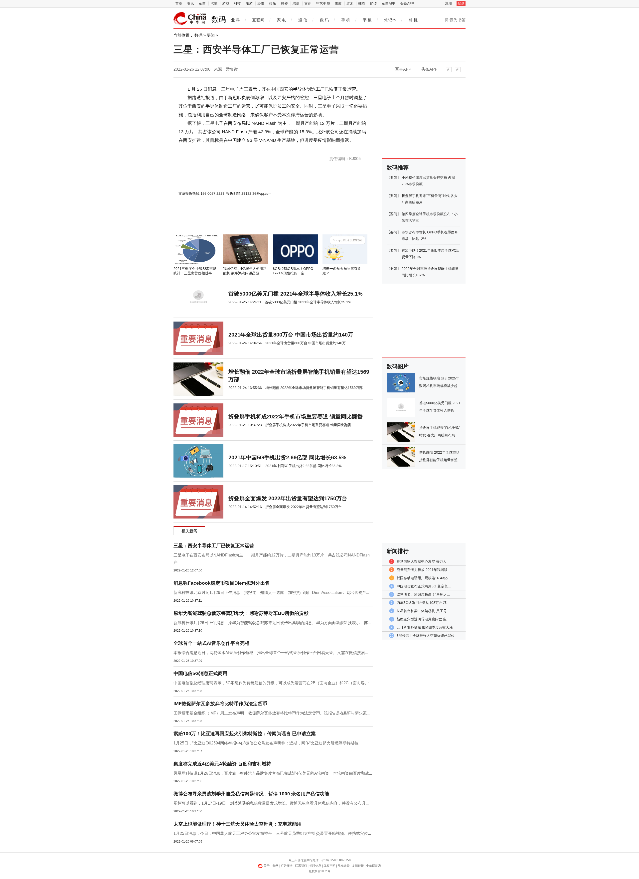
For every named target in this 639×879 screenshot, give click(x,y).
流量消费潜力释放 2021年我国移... (424, 570)
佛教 (338, 3)
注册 (448, 3)
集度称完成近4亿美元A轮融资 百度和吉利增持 (222, 763)
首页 (178, 3)
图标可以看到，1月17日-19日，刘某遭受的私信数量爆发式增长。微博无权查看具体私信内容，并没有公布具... (271, 803)
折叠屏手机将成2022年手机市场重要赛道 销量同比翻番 (295, 416)
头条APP (407, 3)
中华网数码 (189, 18)
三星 (194, 149)
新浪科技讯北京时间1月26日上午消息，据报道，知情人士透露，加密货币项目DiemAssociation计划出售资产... (271, 592)
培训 (296, 3)
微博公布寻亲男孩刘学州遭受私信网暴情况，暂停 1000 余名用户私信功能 (251, 793)
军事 (202, 3)
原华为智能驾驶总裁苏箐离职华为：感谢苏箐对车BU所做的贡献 (241, 613)
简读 (373, 3)
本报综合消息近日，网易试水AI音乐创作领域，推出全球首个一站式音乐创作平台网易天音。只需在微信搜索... (270, 653)
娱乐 (272, 3)
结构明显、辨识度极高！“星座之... (423, 594)
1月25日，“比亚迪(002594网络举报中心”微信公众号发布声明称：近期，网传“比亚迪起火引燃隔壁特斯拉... (267, 743)
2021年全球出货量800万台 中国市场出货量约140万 (290, 335)
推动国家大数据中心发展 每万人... (423, 561)
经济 (260, 3)
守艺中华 (323, 3)
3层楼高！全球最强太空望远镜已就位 (426, 636)
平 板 (367, 20)
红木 (349, 3)
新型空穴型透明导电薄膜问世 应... (423, 619)
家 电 (281, 20)
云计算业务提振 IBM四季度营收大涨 (425, 627)
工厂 (208, 149)
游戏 (225, 3)
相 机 (413, 20)
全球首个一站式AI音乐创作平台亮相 (211, 643)
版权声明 (329, 866)
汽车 (213, 3)
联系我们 (301, 866)
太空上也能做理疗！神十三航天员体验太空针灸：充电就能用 (237, 824)
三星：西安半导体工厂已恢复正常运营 (213, 545)
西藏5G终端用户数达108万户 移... (423, 603)
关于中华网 (271, 866)
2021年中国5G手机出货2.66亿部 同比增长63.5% (287, 457)
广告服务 (287, 866)
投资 (284, 3)
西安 (201, 149)
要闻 (211, 35)
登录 (461, 3)
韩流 (361, 3)
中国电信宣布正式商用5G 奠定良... (424, 586)
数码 (198, 35)
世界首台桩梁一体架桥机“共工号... (423, 611)
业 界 (235, 20)
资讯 (190, 3)
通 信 (302, 20)
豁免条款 (344, 866)
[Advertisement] (258, 221)
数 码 (324, 20)
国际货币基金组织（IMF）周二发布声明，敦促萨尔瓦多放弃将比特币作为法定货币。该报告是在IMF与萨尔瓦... (271, 713)
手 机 (345, 20)
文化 (307, 3)
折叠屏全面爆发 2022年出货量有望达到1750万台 (287, 498)
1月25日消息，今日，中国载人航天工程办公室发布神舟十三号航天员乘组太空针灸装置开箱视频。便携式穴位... (272, 833)
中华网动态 (373, 866)
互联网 (258, 20)
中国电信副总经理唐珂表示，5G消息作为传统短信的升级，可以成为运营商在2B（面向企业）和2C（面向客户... (272, 683)
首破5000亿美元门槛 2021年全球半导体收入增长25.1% (295, 294)
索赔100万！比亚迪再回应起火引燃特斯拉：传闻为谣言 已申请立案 (244, 733)
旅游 (249, 3)
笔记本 (390, 20)
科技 (237, 3)
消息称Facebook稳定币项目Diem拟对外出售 (221, 583)
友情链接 (358, 866)
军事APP (388, 3)
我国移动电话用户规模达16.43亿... (424, 578)
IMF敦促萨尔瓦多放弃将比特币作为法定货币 (220, 703)
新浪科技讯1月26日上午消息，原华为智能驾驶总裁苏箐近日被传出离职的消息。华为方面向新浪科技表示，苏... (272, 623)
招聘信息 (315, 866)
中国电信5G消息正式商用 (200, 673)
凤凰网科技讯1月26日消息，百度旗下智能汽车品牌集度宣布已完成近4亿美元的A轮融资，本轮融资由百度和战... (272, 773)
